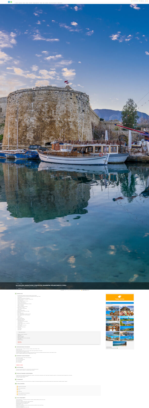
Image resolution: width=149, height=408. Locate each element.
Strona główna (62, 290)
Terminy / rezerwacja (119, 299)
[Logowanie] (147, 1)
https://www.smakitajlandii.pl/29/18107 (111, 348)
